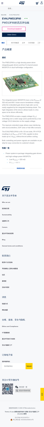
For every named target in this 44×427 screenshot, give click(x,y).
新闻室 (4, 281)
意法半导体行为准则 (8, 339)
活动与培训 (5, 287)
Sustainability (7, 215)
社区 (3, 275)
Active (26, 18)
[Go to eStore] (37, 3)
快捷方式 (5, 304)
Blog (3, 239)
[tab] (3, 42)
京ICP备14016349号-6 (22, 417)
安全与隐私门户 (7, 345)
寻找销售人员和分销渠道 (10, 268)
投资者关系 (5, 208)
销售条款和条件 (20, 411)
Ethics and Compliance (10, 326)
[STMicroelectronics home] (22, 2)
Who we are (6, 202)
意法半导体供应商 (8, 233)
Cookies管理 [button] (22, 414)
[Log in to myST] (41, 3)
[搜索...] (4, 8)
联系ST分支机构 (7, 262)
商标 (26, 411)
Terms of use (9, 411)
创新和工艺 (5, 221)
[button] (2, 3)
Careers (4, 227)
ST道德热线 (6, 332)
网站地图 (5, 310)
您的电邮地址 (6, 361)
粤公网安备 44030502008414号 (23, 419)
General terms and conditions (12, 246)
